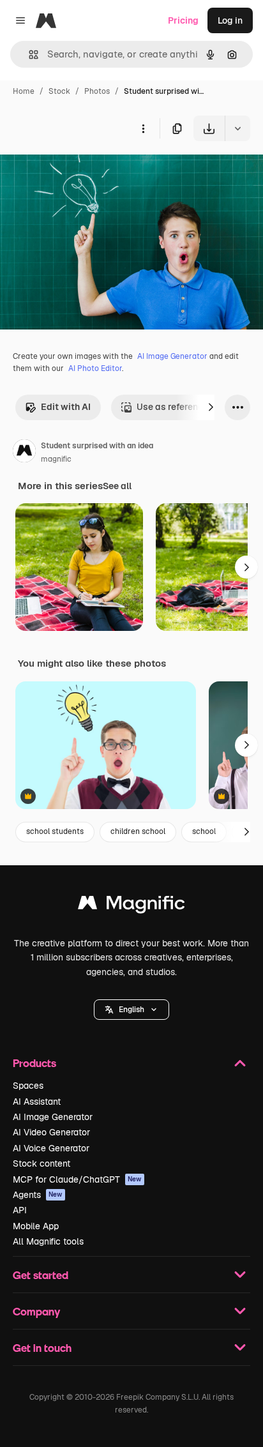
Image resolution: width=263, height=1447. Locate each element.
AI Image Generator (172, 356)
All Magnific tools (48, 1241)
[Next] (210, 407)
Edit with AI (66, 407)
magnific (56, 459)
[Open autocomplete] (28, 54)
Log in (230, 20)
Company (36, 1311)
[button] (131, 1009)
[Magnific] (131, 906)
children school (137, 831)
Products (34, 1063)
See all (117, 486)
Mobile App (36, 1226)
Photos (97, 91)
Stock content (41, 1163)
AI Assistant (37, 1101)
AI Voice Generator (51, 1148)
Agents (38, 1195)
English (131, 1009)
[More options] (143, 128)
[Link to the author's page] (24, 452)
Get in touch (42, 1347)
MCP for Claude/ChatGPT (77, 1179)
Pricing (183, 20)
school (204, 831)
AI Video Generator (51, 1132)
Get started (40, 1275)
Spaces (28, 1085)
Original (82, 171)
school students (55, 831)
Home (23, 91)
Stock (59, 91)
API (20, 1210)
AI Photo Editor (95, 368)
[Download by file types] (237, 128)
